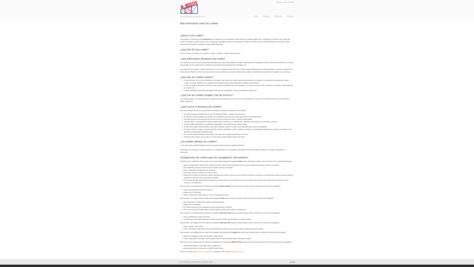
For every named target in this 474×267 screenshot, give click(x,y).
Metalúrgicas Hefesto (189, 7)
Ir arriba (292, 262)
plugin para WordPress (205, 252)
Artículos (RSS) (195, 262)
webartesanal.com (236, 252)
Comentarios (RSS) (207, 262)
